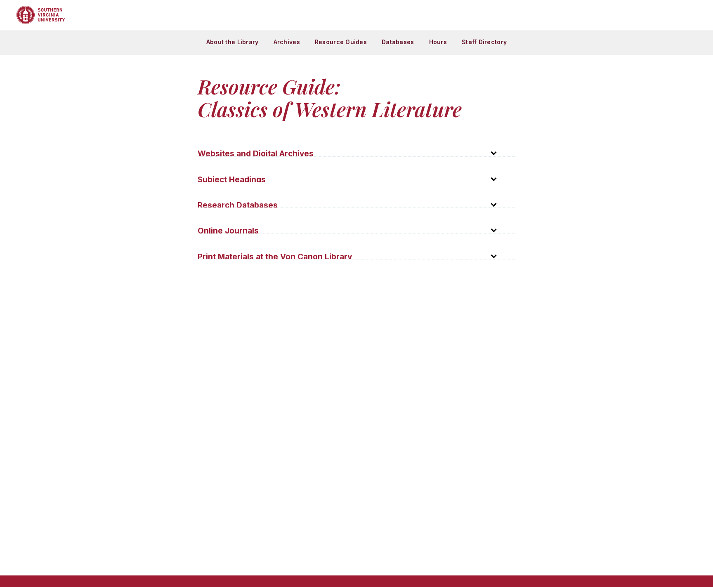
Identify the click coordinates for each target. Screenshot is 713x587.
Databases (398, 41)
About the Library (232, 41)
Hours (438, 41)
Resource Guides (341, 41)
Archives (287, 41)
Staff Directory (484, 41)
